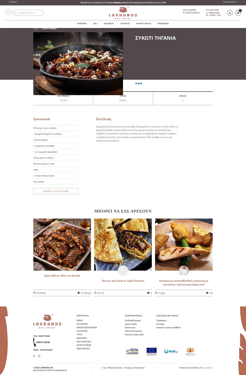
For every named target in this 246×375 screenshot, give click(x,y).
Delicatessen (84, 342)
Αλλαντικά (82, 331)
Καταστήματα (192, 13)
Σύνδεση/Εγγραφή (133, 320)
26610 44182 (214, 13)
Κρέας (80, 320)
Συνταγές (125, 23)
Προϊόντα (82, 23)
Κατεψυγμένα (84, 345)
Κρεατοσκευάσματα (87, 327)
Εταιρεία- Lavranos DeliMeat (168, 327)
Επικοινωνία (230, 2)
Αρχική (13, 2)
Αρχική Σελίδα (131, 324)
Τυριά (79, 334)
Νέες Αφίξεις (83, 348)
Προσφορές (163, 23)
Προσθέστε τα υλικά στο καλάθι (55, 191)
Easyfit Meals (143, 23)
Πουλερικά (82, 324)
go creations (208, 368)
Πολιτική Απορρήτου (133, 331)
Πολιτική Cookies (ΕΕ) (134, 334)
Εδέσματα (109, 23)
